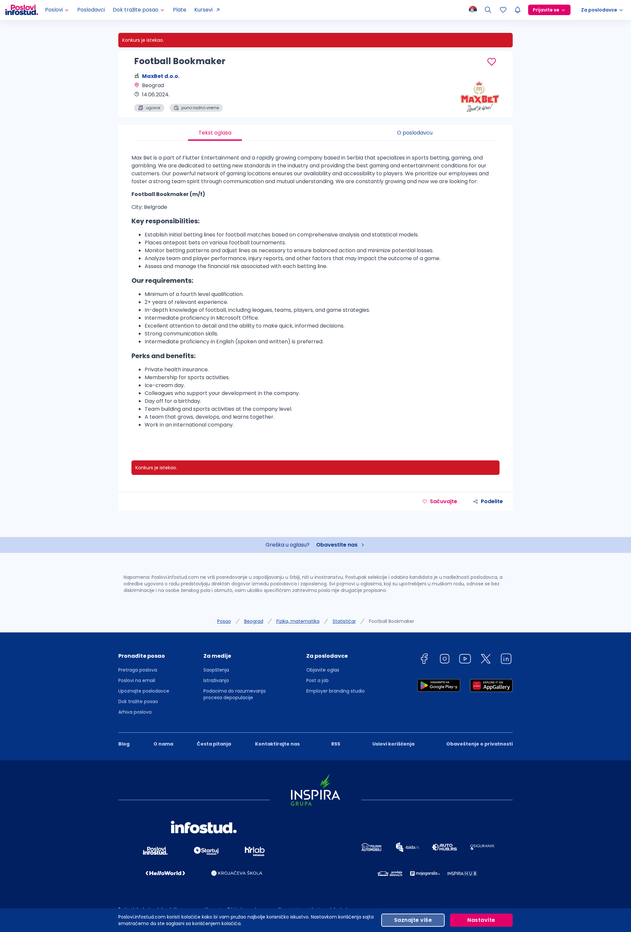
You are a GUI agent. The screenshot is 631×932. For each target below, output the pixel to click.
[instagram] (444, 660)
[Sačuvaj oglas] (491, 62)
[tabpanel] (315, 294)
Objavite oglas (322, 670)
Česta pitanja (214, 744)
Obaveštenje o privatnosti (479, 744)
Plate (179, 9)
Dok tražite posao (138, 701)
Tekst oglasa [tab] (215, 132)
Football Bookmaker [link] (391, 621)
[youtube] (465, 660)
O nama (163, 744)
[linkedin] (506, 660)
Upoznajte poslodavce (143, 691)
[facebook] (424, 660)
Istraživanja (216, 680)
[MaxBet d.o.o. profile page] (480, 95)
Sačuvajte (443, 501)
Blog (123, 744)
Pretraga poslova (137, 670)
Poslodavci (91, 9)
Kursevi (203, 9)
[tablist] (315, 133)
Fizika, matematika (297, 621)
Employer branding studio (335, 691)
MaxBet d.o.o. (160, 76)
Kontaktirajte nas (277, 744)
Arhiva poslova (135, 712)
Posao (224, 621)
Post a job (317, 680)
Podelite (492, 501)
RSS (335, 744)
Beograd (253, 621)
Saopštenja (216, 670)
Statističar (344, 621)
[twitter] (485, 660)
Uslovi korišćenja (393, 744)
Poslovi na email (136, 680)
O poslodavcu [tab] (414, 132)
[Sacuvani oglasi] (503, 10)
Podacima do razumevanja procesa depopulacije (234, 694)
